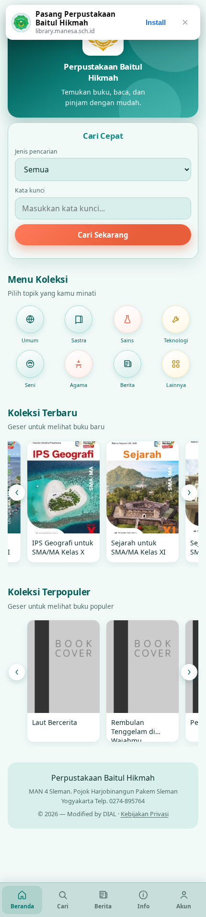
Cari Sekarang (103, 235)
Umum (30, 340)
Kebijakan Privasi (145, 813)
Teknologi (176, 340)
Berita (127, 384)
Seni (30, 384)
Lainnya (176, 384)
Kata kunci (30, 190)
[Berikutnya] (189, 492)
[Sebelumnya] (17, 492)
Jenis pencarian (36, 151)
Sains (127, 340)
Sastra (78, 340)
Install (156, 22)
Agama (78, 384)
